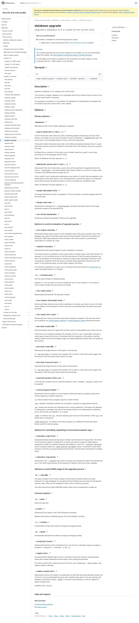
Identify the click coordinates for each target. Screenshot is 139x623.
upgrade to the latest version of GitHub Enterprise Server (83, 12)
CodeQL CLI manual (85, 20)
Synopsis (40, 67)
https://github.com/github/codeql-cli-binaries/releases (72, 55)
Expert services (76, 616)
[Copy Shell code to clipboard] (100, 74)
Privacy (56, 616)
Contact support (41, 607)
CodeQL (74, 20)
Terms (50, 616)
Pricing (68, 616)
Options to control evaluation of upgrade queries (57, 224)
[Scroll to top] (135, 619)
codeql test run (95, 267)
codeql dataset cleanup (56, 320)
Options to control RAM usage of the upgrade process (59, 469)
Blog (83, 616)
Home (6, 8)
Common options (42, 493)
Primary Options (42, 116)
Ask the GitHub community (44, 604)
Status (62, 616)
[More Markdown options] (127, 27)
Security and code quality (14, 12)
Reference (55, 20)
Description (41, 86)
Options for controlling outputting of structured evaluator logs (63, 430)
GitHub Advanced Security (77, 43)
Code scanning (65, 20)
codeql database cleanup (77, 320)
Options (39, 109)
